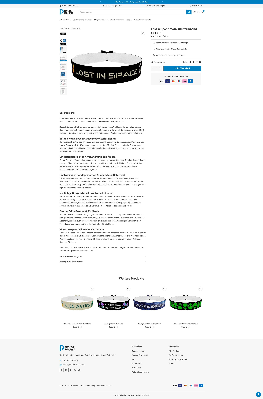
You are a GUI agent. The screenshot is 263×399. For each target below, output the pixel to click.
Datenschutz (137, 363)
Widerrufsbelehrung (140, 372)
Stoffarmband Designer (82, 20)
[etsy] (66, 370)
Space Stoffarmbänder (72, 28)
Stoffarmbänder (117, 20)
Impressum (136, 368)
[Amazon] (61, 370)
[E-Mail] (199, 61)
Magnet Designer (101, 20)
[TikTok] (79, 370)
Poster (128, 20)
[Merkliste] (195, 12)
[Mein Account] (198, 12)
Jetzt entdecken (142, 2)
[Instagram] (75, 370)
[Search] (188, 12)
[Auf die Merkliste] (143, 33)
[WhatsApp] (193, 61)
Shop (61, 28)
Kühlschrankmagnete (142, 20)
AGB (133, 359)
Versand (165, 36)
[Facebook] (190, 61)
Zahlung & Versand (140, 355)
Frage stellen (159, 62)
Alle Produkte (65, 20)
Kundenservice (138, 351)
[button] (103, 112)
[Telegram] (196, 61)
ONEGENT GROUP (104, 386)
